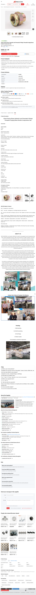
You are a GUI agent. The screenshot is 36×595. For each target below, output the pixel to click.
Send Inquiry (9, 53)
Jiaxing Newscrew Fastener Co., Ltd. (8, 45)
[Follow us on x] (30, 588)
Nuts (27, 562)
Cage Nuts (23, 582)
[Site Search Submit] (22, 4)
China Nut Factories (28, 580)
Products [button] (9, 4)
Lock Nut (27, 575)
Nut (12, 434)
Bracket (8, 434)
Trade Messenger (16, 588)
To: (5, 497)
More (2, 586)
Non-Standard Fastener (4, 562)
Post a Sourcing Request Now (27, 508)
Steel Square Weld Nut (30, 582)
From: (5, 495)
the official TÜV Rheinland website (28, 396)
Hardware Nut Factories (12, 580)
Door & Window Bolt (12, 575)
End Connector (15, 434)
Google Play (9, 588)
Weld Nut (23, 575)
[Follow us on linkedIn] (25, 590)
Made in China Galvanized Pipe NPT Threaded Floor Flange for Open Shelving (4, 552)
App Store (3, 588)
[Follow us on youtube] (33, 588)
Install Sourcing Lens (5, 590)
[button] (1, 1)
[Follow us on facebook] (29, 588)
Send (8, 508)
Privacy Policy (32, 592)
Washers (10, 564)
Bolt (10, 434)
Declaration (27, 592)
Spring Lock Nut (17, 582)
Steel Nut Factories (4, 580)
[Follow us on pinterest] (34, 588)
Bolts (19, 562)
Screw (19, 434)
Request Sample (16, 56)
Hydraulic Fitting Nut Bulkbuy (6, 584)
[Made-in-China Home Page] (18, 2)
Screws (2, 564)
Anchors (19, 564)
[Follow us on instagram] (31, 588)
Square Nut (18, 575)
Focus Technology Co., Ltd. (11, 592)
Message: (4, 500)
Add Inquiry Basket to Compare (18, 36)
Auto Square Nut (10, 582)
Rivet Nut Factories (21, 580)
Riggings (28, 564)
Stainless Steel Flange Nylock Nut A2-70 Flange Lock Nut (4, 524)
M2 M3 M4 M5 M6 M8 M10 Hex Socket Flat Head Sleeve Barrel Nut (31, 538)
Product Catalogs (14, 560)
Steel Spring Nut (4, 582)
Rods (10, 562)
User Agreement (23, 592)
